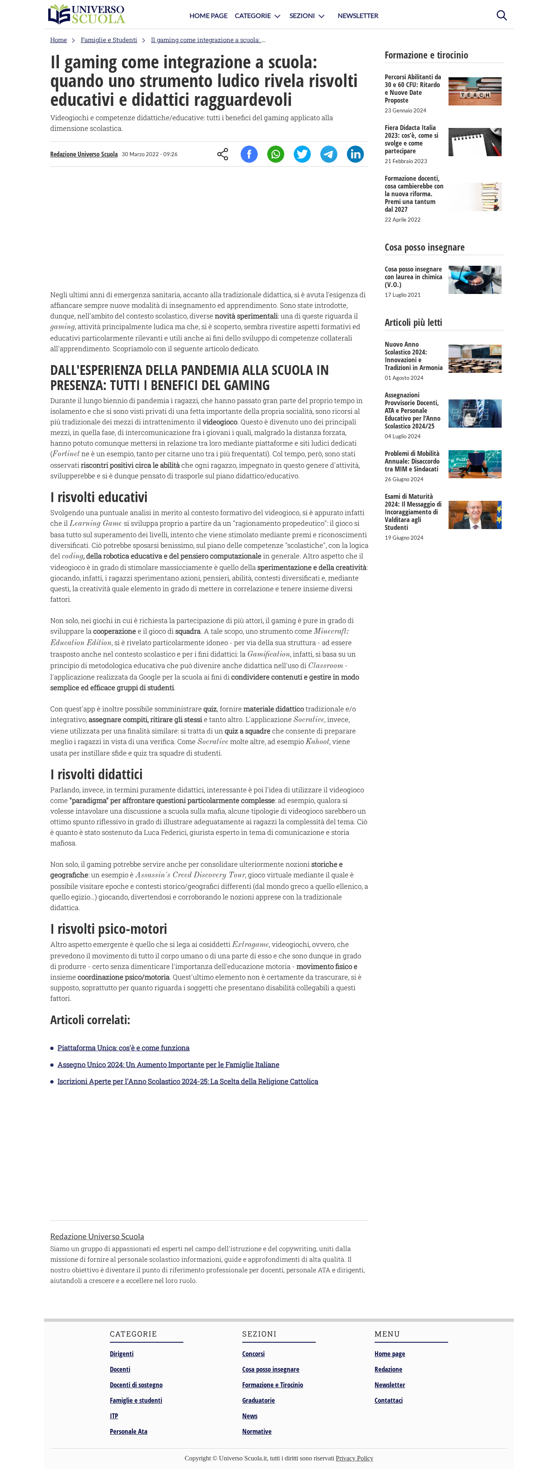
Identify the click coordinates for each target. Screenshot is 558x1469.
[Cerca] (501, 14)
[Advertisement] (209, 230)
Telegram (328, 154)
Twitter (302, 154)
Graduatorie (258, 1400)
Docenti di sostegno (136, 1384)
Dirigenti (122, 1353)
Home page (390, 1353)
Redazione (388, 1369)
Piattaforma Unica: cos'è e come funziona (124, 1047)
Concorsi (253, 1353)
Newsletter (358, 15)
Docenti (120, 1369)
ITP (114, 1415)
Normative (257, 1431)
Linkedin (355, 154)
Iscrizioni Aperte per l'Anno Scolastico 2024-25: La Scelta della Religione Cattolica (188, 1081)
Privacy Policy (354, 1458)
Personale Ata (128, 1431)
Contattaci (389, 1400)
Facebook (249, 154)
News (249, 1415)
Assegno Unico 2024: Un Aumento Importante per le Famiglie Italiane (168, 1064)
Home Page (209, 15)
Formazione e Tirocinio (272, 1384)
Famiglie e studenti (136, 1400)
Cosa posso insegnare (270, 1369)
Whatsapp (275, 154)
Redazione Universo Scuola (84, 154)
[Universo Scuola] (87, 14)
